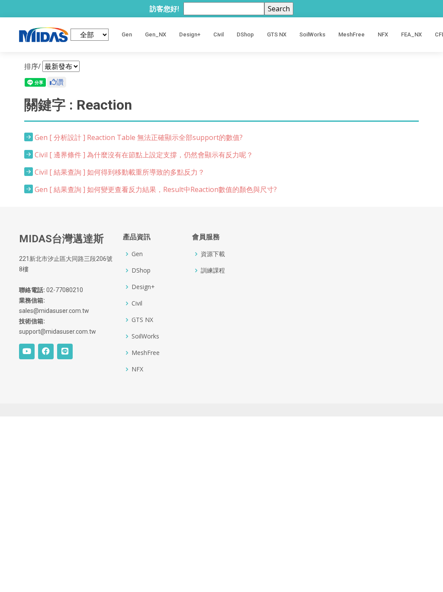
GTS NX (276, 34)
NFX (383, 34)
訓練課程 (213, 270)
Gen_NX (155, 34)
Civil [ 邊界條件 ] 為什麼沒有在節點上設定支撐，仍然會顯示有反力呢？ (144, 154)
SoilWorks (312, 34)
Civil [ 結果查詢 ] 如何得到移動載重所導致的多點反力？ (120, 172)
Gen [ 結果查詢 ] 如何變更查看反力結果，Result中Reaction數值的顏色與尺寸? (156, 189)
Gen (127, 34)
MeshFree (351, 34)
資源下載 (213, 254)
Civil (218, 34)
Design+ (189, 34)
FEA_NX (411, 34)
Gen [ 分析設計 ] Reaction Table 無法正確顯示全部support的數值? (139, 137)
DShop (245, 34)
